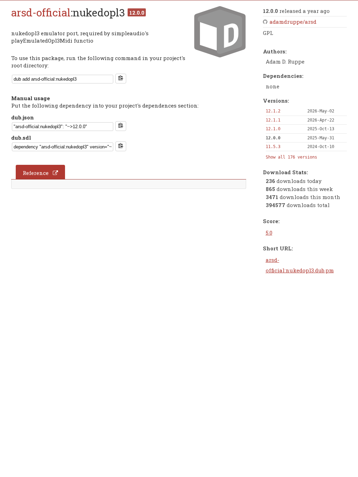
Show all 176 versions (291, 157)
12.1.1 (273, 120)
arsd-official (41, 12)
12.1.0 (273, 128)
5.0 (269, 232)
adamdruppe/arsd (293, 21)
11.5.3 (273, 146)
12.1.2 (273, 111)
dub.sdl (21, 137)
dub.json (22, 117)
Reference (36, 172)
